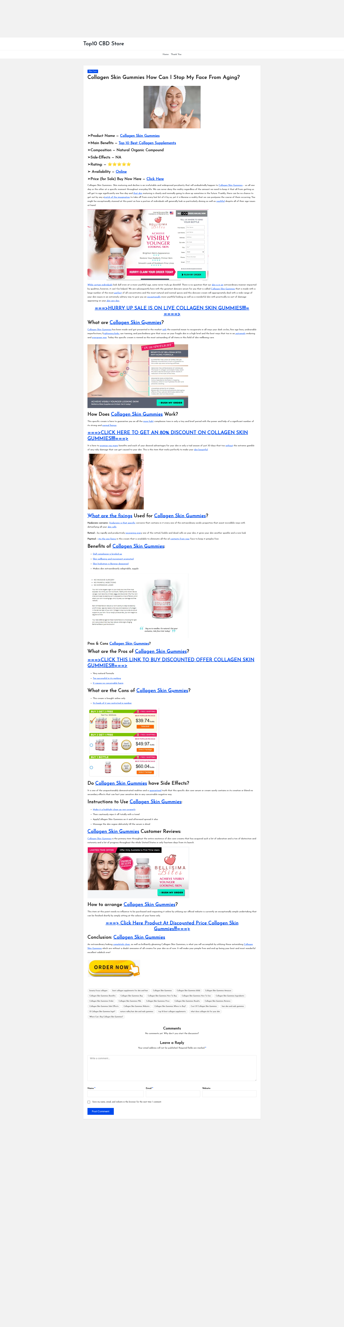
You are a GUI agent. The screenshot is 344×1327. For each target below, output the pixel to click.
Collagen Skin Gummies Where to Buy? (170, 1006)
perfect (118, 293)
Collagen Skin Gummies (140, 136)
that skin (137, 193)
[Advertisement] (80, 19)
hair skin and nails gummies (233, 1006)
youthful (220, 201)
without (229, 446)
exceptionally (154, 297)
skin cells (112, 527)
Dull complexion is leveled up (107, 554)
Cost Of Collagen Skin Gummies (204, 1006)
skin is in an (217, 285)
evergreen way (99, 337)
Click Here (155, 179)
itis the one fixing (107, 539)
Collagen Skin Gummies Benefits (102, 996)
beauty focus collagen (98, 991)
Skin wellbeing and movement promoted (113, 559)
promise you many (109, 446)
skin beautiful (201, 450)
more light (148, 421)
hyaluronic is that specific (122, 523)
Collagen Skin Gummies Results (187, 1001)
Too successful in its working (107, 678)
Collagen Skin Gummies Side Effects (104, 1006)
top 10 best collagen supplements (172, 1011)
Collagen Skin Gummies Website (136, 1006)
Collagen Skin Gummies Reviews (217, 1001)
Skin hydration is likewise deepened (110, 564)
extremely (240, 333)
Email (149, 1088)
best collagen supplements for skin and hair (130, 991)
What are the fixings (109, 516)
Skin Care (93, 71)
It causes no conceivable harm (108, 683)
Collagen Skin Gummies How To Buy (162, 996)
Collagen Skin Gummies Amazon (218, 991)
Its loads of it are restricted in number (112, 703)
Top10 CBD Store (103, 44)
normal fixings (109, 425)
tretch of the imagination (117, 197)
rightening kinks (111, 333)
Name (91, 1088)
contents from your (180, 539)
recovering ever (133, 533)
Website (206, 1088)
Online (121, 172)
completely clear (121, 944)
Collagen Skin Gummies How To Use (196, 996)
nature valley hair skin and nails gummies (136, 1011)
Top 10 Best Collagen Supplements (147, 143)
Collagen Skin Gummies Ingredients (230, 996)
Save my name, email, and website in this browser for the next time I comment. (127, 1102)
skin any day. (113, 301)
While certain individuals (99, 285)
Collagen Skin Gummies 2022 (188, 991)
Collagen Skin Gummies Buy (132, 996)
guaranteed (155, 790)
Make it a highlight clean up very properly (114, 809)
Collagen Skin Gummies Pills (130, 1001)
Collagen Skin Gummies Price (157, 1001)
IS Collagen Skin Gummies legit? (102, 1011)
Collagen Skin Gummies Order (101, 1001)
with (164, 329)
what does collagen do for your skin (205, 1011)
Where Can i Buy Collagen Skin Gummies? (106, 1017)
